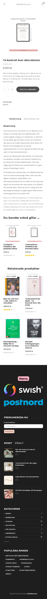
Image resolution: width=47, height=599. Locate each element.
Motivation (24, 525)
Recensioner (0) (31, 119)
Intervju (24, 521)
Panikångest (24, 533)
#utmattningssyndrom (27, 570)
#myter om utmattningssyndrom (17, 556)
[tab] (15, 119)
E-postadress (9, 422)
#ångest (8, 574)
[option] (23, 31)
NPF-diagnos (24, 529)
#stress (27, 566)
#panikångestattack (27, 559)
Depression (24, 517)
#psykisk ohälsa (11, 563)
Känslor (5, 104)
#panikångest (10, 559)
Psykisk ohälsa (24, 537)
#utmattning (10, 570)
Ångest (24, 513)
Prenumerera (9, 431)
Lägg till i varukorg (28, 89)
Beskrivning (15, 119)
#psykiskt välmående (13, 566)
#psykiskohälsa (26, 563)
